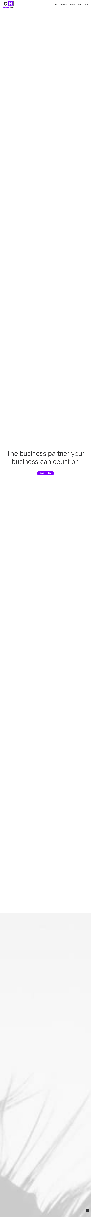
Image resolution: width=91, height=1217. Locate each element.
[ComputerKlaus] (8, 4)
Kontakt (86, 4)
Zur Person (64, 4)
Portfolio (72, 4)
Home (56, 4)
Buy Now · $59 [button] (45, 473)
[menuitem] (57, 4)
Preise (79, 4)
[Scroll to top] (87, 1210)
